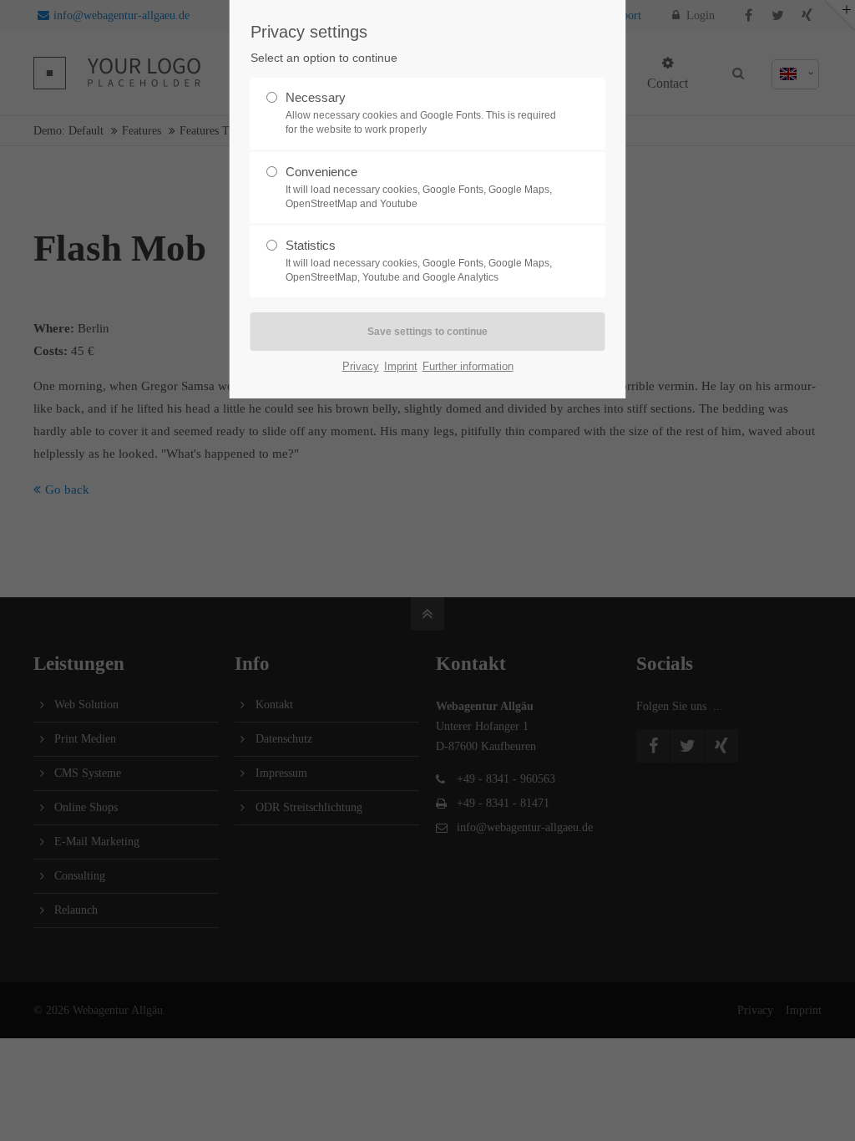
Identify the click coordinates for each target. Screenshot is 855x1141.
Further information (468, 366)
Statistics (419, 260)
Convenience (419, 187)
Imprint (400, 366)
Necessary (421, 112)
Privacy (360, 366)
